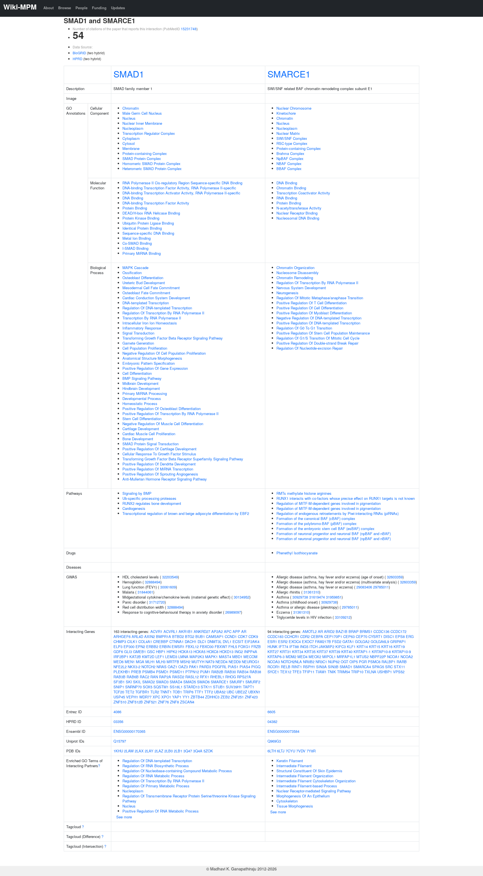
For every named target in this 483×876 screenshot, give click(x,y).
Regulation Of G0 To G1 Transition (304, 328)
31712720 (157, 602)
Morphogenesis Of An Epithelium (303, 796)
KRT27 (273, 651)
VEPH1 (132, 697)
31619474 (317, 597)
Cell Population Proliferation (144, 348)
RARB (402, 661)
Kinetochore (286, 113)
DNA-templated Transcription (145, 302)
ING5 (304, 646)
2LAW (129, 750)
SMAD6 (203, 681)
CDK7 (242, 636)
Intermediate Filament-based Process (306, 785)
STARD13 (192, 686)
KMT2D (148, 656)
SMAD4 (176, 681)
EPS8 (400, 636)
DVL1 (227, 641)
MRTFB (173, 661)
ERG (410, 636)
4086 (117, 711)
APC (227, 631)
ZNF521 (150, 702)
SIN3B (333, 666)
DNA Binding (132, 198)
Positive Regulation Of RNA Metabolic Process (160, 811)
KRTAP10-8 (381, 651)
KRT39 (334, 651)
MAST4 (225, 656)
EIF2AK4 (252, 641)
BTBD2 (178, 636)
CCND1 (231, 636)
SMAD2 (148, 681)
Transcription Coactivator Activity (303, 193)
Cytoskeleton (287, 801)
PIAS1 (233, 666)
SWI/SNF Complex (291, 138)
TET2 (129, 691)
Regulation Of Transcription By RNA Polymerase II (163, 312)
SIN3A (321, 666)
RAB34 (242, 671)
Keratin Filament (289, 760)
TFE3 (296, 671)
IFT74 (283, 646)
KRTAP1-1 (362, 651)
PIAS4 (245, 666)
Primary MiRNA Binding (141, 253)
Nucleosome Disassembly (297, 272)
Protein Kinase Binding (140, 218)
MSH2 (185, 661)
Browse (64, 7)
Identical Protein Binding (142, 228)
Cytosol (128, 143)
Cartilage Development (140, 428)
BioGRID (79, 52)
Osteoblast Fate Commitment (146, 292)
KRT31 (285, 651)
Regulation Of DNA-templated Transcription (157, 307)
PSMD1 (162, 671)
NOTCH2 (148, 666)
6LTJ (281, 750)
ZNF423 (251, 697)
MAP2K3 (197, 656)
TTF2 (208, 691)
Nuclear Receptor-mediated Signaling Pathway (313, 790)
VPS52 (398, 671)
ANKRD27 (202, 631)
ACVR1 (156, 631)
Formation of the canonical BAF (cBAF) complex (315, 518)
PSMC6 (374, 661)
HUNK (272, 646)
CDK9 (253, 636)
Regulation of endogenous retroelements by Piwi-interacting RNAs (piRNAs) (337, 513)
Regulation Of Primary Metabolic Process (156, 785)
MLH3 (160, 661)
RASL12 (192, 676)
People (81, 7)
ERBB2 (152, 646)
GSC (151, 651)
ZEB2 (225, 697)
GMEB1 (139, 651)
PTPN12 (192, 671)
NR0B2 (308, 661)
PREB (136, 671)
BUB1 (200, 636)
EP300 (129, 646)
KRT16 (386, 646)
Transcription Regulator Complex (148, 133)
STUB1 (219, 686)
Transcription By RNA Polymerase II (151, 318)
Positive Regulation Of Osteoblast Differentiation (161, 408)
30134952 (241, 597)
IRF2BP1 (120, 656)
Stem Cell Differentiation (142, 418)
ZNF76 (163, 702)
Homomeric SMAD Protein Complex (151, 163)
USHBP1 (384, 671)
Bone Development (137, 438)
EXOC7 (308, 641)
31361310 (311, 592)
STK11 (206, 686)
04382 (272, 721)
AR (243, 631)
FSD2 (336, 641)
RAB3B (119, 676)
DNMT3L (214, 641)
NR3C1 (321, 661)
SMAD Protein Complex (141, 158)
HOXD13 (226, 651)
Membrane (130, 148)
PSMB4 (148, 671)
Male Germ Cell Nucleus (142, 113)
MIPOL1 (329, 656)
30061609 (168, 587)
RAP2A (165, 676)
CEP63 (349, 636)
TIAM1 (321, 671)
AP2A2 (217, 631)
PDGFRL (219, 666)
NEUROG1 (250, 661)
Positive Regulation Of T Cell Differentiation (311, 302)
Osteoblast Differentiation (142, 277)
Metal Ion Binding (136, 238)
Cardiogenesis (133, 508)
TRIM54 (343, 671)
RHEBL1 (217, 676)
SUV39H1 (234, 686)
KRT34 (297, 651)
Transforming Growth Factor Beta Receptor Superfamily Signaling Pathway (182, 458)
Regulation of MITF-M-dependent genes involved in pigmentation (328, 503)
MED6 (118, 661)
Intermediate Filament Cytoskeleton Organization (316, 780)
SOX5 (147, 686)
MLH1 (150, 661)
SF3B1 (119, 681)
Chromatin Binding (291, 187)
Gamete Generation (138, 343)
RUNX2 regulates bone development (151, 503)
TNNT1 (166, 691)
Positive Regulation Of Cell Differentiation (309, 307)
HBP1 (160, 651)
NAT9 (209, 661)
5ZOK (208, 750)
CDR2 (305, 636)
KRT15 (374, 646)
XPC (156, 697)
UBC (230, 691)
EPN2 (140, 646)
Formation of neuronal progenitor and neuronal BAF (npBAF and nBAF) (333, 533)
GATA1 (348, 641)
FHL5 (232, 646)
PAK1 (193, 666)
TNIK (332, 671)
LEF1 (159, 656)
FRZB (256, 646)
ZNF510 (119, 702)
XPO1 (166, 697)
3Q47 (187, 750)
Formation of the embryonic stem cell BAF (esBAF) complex (325, 528)
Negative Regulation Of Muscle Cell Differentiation (162, 423)
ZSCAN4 (187, 702)
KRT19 (399, 646)
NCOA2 (407, 656)
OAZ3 (183, 666)
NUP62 (334, 661)
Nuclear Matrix (288, 133)
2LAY (149, 750)
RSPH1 (309, 666)
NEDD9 (235, 661)
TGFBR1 (142, 691)
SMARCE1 (289, 73)
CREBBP (160, 641)
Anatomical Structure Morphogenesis (152, 358)
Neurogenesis (287, 292)
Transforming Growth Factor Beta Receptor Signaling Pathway (172, 338)
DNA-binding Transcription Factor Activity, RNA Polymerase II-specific (179, 187)
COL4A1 (145, 641)
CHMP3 (119, 641)
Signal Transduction (138, 333)
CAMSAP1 (215, 636)
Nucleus (129, 118)
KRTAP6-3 (276, 656)
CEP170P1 (333, 636)
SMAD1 (128, 73)
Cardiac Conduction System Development (156, 297)
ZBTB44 (197, 697)
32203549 (170, 577)
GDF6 (118, 651)
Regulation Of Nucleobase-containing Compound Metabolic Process (177, 770)
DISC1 (388, 636)
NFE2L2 (120, 666)
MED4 (302, 656)
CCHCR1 (292, 636)
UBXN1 (254, 691)
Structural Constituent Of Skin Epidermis (309, 770)
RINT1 (297, 666)
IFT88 (294, 646)
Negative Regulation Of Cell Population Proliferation (164, 353)
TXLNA (370, 671)
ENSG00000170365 (129, 731)
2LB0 (168, 750)
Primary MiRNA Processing (144, 393)
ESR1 (272, 641)
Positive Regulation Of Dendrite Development (159, 464)
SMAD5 (189, 681)
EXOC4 (295, 641)
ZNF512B (135, 702)
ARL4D (137, 636)
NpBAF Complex (290, 158)
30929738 (300, 597)
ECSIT (238, 641)
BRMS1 (366, 631)
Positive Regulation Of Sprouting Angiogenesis (160, 474)
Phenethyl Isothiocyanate (297, 552)
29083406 (364, 587)
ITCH (313, 646)
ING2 (239, 651)
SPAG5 (378, 666)
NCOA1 (393, 656)
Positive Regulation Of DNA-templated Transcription (318, 323)
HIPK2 (172, 651)
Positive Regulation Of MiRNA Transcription (157, 469)
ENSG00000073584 (283, 731)
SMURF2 (252, 681)
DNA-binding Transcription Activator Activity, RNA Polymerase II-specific (181, 193)
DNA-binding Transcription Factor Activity (155, 203)
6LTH (271, 750)
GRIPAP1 (398, 641)
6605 (271, 711)
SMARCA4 (362, 666)
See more (124, 817)
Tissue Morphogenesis (294, 806)
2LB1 (178, 750)
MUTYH (197, 661)
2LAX (139, 750)
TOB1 (177, 691)
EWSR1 (178, 646)
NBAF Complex (289, 163)
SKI (129, 681)
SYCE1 (273, 671)
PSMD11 (177, 671)
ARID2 (329, 631)
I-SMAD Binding (135, 248)
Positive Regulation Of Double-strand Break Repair (317, 343)
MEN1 (130, 661)
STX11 (399, 666)
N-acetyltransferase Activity (298, 208)
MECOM (250, 656)
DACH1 (190, 641)
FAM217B (323, 641)
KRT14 (362, 646)
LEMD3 (171, 656)
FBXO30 (207, 646)
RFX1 (204, 676)
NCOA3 (273, 661)
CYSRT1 (375, 636)
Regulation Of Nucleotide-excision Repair (309, 348)
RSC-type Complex (291, 143)
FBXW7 (221, 646)
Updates (118, 7)
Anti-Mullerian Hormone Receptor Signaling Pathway (164, 479)
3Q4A (197, 750)
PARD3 (205, 666)
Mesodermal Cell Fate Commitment (151, 287)
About (48, 7)
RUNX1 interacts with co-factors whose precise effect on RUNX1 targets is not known (345, 498)
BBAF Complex (289, 168)
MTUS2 (362, 656)
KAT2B (135, 656)
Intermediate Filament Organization (304, 775)
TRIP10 (357, 671)
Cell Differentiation (137, 373)
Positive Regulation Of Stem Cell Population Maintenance (323, 333)
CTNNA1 (176, 641)
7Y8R (311, 750)
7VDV (301, 750)
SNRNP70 (133, 686)
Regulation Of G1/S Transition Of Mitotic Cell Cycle (317, 338)
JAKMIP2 (326, 646)
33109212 (343, 617)
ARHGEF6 (122, 636)
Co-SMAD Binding (137, 243)
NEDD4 (222, 661)
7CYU (290, 750)
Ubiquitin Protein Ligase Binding (148, 223)
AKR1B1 (186, 631)
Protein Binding (134, 208)
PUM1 (205, 671)
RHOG (230, 676)
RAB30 (230, 671)
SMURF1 (236, 681)
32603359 (394, 577)
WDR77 (145, 697)
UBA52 (220, 691)
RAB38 (255, 671)
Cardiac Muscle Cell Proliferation (148, 433)
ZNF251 (237, 697)
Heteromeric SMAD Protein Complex (152, 168)
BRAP (354, 631)
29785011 (381, 587)
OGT (344, 661)
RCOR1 (273, 666)
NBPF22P (378, 656)
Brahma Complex (290, 153)
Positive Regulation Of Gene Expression (155, 368)
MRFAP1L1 (346, 656)
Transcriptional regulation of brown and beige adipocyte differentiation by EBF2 (185, 513)
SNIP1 (118, 686)
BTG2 (189, 636)
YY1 (186, 697)
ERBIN (165, 646)
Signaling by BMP (136, 493)
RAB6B (133, 676)
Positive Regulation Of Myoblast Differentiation (314, 312)
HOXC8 (212, 651)
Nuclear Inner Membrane (142, 123)
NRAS (162, 666)
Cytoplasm (131, 138)
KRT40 (346, 651)
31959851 (334, 597)
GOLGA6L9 (380, 641)
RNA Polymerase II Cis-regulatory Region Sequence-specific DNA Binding (182, 182)
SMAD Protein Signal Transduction (150, 443)
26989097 (233, 612)
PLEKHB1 (121, 671)
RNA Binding (286, 198)
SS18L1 (176, 686)
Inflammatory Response (141, 328)
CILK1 (132, 641)
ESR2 (283, 641)
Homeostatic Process (139, 403)
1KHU (118, 750)
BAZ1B (341, 631)
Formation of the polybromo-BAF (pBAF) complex (316, 523)
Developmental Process (141, 398)
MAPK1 (211, 656)
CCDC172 (398, 631)
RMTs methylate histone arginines (304, 493)
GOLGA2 (362, 641)
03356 (118, 721)
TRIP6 (188, 691)
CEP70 (361, 636)
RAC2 (144, 676)
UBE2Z (241, 691)
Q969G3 (274, 741)
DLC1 (202, 641)
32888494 (152, 582)
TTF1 (199, 691)
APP (236, 631)
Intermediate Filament (294, 765)
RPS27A (244, 676)
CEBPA (317, 636)
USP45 (119, 697)
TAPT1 (248, 686)
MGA (140, 661)
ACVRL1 (170, 631)
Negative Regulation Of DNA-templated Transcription (318, 318)
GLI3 (128, 651)
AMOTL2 (309, 631)
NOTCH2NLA (291, 661)
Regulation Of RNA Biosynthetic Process (155, 765)
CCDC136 (381, 631)
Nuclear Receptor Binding (297, 213)
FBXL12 (192, 646)
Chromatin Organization (295, 267)
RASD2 (178, 676)
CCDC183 (275, 636)
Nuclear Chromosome (293, 108)
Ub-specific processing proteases (149, 498)
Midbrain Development (140, 383)
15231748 (188, 28)
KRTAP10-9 (401, 651)
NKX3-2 (134, 666)
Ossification (132, 272)
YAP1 (176, 697)
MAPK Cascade (135, 267)
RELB (285, 666)
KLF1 (351, 646)
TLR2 (154, 691)
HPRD (77, 58)
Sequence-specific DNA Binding (148, 233)
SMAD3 (162, 681)
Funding (99, 7)
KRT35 (310, 651)
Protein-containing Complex (144, 153)
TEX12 (285, 671)
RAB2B (217, 671)
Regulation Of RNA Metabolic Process (153, 775)
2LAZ (159, 750)
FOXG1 (244, 646)
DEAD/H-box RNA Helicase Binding (151, 213)
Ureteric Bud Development (143, 282)
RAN (154, 676)
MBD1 (237, 656)
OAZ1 (172, 666)
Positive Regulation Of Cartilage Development (159, 448)
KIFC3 (340, 646)
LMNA (183, 656)
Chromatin (130, 108)
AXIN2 (149, 636)
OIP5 (353, 661)
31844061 (145, 592)
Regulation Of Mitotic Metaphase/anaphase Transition (319, 297)
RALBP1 (389, 661)
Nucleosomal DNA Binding (297, 218)
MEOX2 (315, 656)
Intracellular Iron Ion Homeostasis (149, 323)
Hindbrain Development (141, 388)
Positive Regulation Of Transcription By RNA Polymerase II (170, 413)
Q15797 (119, 741)
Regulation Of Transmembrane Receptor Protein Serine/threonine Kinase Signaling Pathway (188, 798)
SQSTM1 (161, 686)
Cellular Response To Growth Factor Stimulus (159, 453)
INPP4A (250, 651)
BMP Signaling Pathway (142, 378)
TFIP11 (308, 671)
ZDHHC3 (212, 697)
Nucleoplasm (132, 128)
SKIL (137, 681)
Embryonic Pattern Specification (148, 363)
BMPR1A (163, 636)
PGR (363, 661)
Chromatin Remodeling (294, 277)
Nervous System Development (301, 287)
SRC (389, 666)
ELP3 (117, 646)
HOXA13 (185, 651)
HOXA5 (199, 651)
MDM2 (291, 656)
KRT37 (322, 651)
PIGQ (256, 666)
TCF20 (118, 691)
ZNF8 (174, 702)
